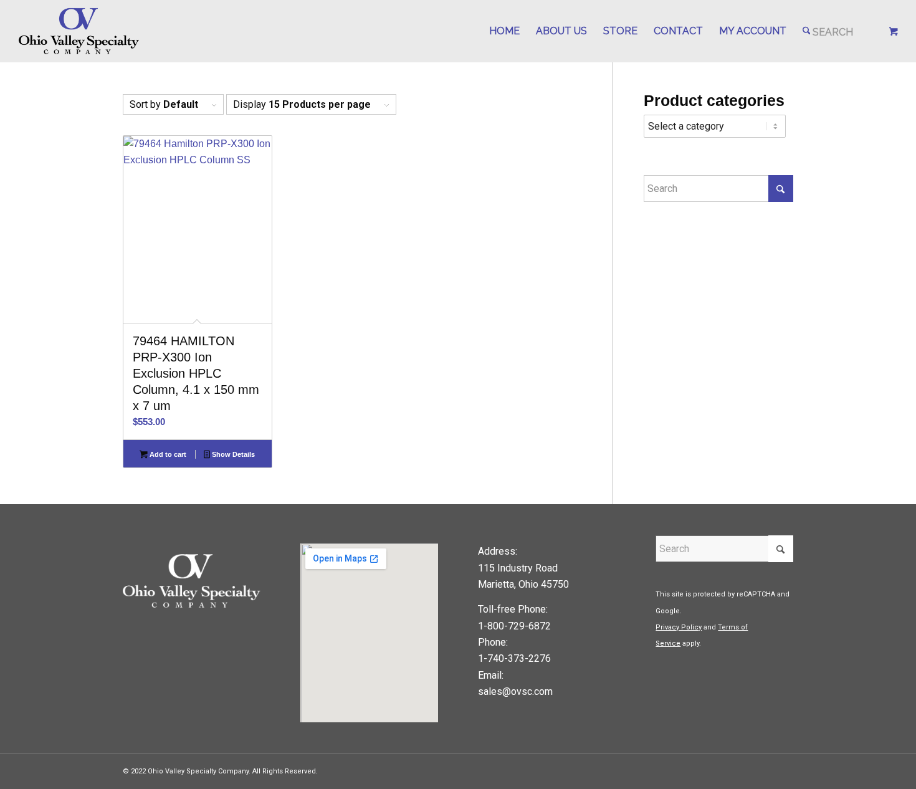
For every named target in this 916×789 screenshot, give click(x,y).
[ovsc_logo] (79, 31)
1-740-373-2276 (514, 658)
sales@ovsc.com (515, 691)
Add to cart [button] (167, 454)
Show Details (232, 454)
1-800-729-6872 (514, 626)
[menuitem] (504, 31)
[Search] (828, 31)
